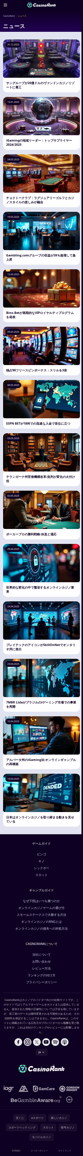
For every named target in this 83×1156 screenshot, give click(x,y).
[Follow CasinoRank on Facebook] (18, 1042)
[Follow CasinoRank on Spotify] (55, 1042)
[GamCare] (43, 1089)
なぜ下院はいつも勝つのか (41, 901)
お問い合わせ (41, 961)
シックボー (41, 868)
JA (39, 1052)
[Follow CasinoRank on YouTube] (46, 1042)
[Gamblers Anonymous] (23, 1089)
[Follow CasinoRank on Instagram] (27, 1042)
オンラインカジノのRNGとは (41, 921)
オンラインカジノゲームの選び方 (41, 908)
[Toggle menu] (5, 5)
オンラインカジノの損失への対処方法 (41, 928)
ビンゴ (41, 854)
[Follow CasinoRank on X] (37, 1042)
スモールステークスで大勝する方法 (41, 915)
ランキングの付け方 (41, 975)
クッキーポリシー (39, 1150)
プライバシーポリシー (41, 982)
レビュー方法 (41, 968)
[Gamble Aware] (36, 1099)
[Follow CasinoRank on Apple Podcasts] (65, 1042)
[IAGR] (9, 1089)
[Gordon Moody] (69, 1089)
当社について (41, 954)
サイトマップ (64, 1150)
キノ (41, 861)
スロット (41, 875)
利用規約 (16, 1150)
